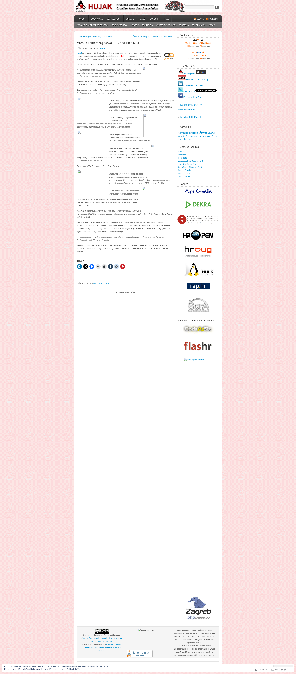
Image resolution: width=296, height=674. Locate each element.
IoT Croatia (182, 158)
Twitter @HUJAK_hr (191, 105)
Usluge (130, 19)
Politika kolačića (73, 669)
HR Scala (182, 152)
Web (189, 74)
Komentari (213, 19)
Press (166, 19)
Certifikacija (198, 25)
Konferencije (104, 283)
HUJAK (142, 19)
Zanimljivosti (114, 19)
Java (95, 283)
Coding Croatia (184, 170)
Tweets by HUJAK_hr (186, 110)
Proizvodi (188, 139)
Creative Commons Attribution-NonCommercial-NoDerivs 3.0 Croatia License (101, 647)
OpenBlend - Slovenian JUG (190, 167)
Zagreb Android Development (190, 161)
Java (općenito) (119, 25)
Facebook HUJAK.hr (191, 117)
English (154, 19)
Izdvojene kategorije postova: (93, 25)
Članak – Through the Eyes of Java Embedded (153, 37)
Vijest (79, 53)
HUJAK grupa (193, 85)
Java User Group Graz (187, 164)
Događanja (97, 19)
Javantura (147, 25)
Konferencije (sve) (166, 25)
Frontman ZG (183, 155)
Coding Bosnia (184, 173)
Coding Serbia (184, 176)
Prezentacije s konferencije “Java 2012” (95, 37)
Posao (211, 25)
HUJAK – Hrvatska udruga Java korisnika (148, 6)
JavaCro (134, 25)
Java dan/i (182, 136)
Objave (200, 19)
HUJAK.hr (192, 97)
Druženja (184, 25)
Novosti (82, 19)
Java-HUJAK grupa (197, 80)
